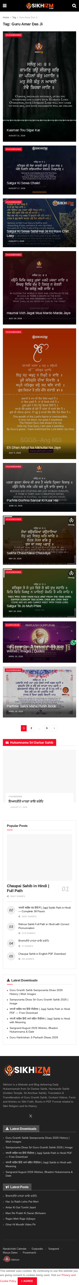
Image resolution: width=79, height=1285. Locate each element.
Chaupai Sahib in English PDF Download (42, 953)
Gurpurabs (37, 1248)
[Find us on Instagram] (17, 1116)
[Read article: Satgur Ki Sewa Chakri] (39, 170)
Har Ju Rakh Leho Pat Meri (22, 1201)
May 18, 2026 (14, 611)
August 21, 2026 (16, 136)
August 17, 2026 (16, 188)
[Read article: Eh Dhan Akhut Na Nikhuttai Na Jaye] (39, 393)
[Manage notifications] (7, 1259)
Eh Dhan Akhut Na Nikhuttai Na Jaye (34, 447)
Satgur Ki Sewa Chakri (23, 183)
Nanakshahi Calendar (14, 1248)
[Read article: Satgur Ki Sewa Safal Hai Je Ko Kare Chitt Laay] (39, 222)
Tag (14, 17)
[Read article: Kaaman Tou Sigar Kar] (39, 86)
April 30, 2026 (15, 656)
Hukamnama (13, 35)
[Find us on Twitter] (30, 1116)
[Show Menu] (5, 6)
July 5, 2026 (14, 453)
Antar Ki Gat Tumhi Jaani (21, 1207)
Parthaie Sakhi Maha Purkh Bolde (31, 706)
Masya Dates (10, 1252)
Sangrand (53, 1248)
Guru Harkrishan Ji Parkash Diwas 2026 (34, 1037)
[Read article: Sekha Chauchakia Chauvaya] (39, 540)
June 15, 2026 (15, 506)
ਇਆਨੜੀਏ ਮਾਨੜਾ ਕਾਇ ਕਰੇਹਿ (26, 801)
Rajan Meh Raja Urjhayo (20, 1218)
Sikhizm (15, 1259)
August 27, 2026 (18, 807)
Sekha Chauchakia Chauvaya (28, 553)
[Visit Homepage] (39, 6)
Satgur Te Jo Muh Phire (24, 606)
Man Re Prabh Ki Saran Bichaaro (26, 1213)
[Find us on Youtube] (23, 1116)
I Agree (27, 1281)
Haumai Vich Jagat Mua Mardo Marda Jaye (38, 313)
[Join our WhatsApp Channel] (73, 642)
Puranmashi (29, 1252)
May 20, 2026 (14, 559)
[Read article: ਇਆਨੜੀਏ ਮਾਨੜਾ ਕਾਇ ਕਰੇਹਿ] (39, 776)
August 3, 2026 (16, 241)
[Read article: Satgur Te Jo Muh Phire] (39, 593)
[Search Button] (74, 6)
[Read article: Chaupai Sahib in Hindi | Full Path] (39, 857)
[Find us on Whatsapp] (10, 1116)
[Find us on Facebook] (4, 1116)
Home (6, 17)
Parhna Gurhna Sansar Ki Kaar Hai (32, 500)
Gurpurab (12, 625)
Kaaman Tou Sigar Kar (23, 130)
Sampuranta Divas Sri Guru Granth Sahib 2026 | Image (39, 1147)
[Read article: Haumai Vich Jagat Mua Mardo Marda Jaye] (39, 288)
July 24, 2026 (15, 318)
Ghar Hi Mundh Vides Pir (21, 1224)
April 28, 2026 (15, 711)
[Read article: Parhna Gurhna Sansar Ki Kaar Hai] (39, 487)
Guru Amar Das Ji (28, 17)
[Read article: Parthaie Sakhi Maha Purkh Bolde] (39, 692)
